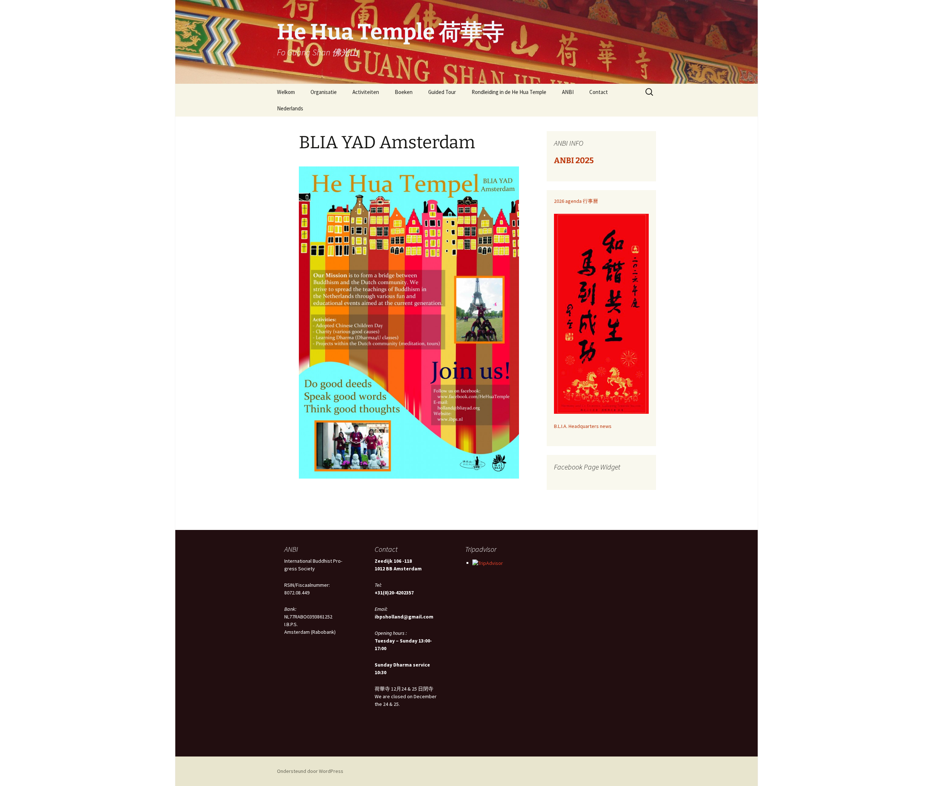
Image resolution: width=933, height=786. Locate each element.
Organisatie (324, 92)
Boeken (404, 92)
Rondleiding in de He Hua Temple (509, 92)
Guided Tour (442, 92)
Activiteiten (365, 92)
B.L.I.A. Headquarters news (583, 426)
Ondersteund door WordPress (310, 771)
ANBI (568, 92)
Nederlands (290, 108)
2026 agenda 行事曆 (576, 201)
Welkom (286, 92)
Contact (598, 92)
